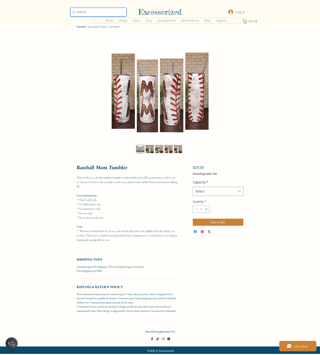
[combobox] (218, 191)
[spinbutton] (201, 209)
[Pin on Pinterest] (202, 231)
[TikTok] (157, 339)
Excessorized (160, 12)
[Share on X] (209, 231)
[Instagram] (163, 339)
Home (81, 27)
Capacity (201, 182)
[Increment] (206, 209)
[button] (251, 21)
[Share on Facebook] (195, 231)
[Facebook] (152, 339)
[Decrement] (195, 209)
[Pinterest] (169, 339)
